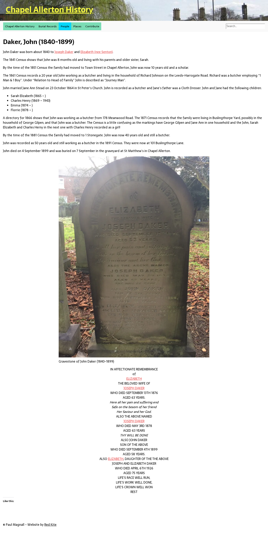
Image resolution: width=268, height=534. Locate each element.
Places (77, 26)
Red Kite (50, 524)
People (65, 26)
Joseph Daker (64, 51)
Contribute (92, 26)
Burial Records (47, 26)
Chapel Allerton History (49, 9)
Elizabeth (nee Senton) (96, 51)
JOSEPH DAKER (134, 388)
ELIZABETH (134, 378)
